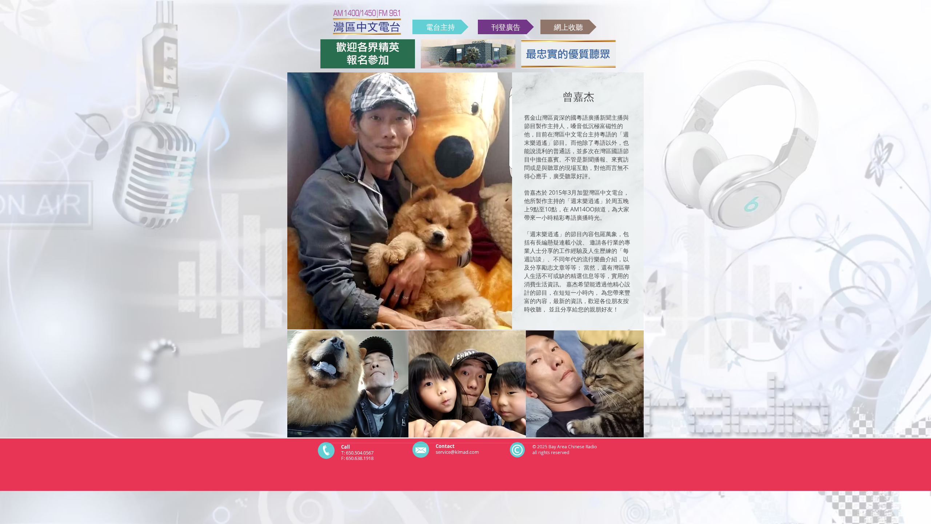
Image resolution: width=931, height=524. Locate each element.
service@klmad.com (457, 452)
